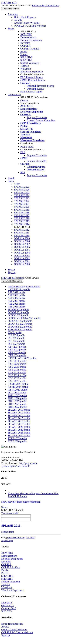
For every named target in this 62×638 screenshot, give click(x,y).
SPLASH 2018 (21, 212)
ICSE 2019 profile (17, 361)
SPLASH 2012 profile (19, 412)
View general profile (10, 513)
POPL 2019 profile (17, 401)
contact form (7, 531)
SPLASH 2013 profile (12, 281)
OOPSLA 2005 (22, 249)
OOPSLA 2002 (22, 258)
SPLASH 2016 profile (19, 421)
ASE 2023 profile (16, 301)
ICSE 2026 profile (17, 381)
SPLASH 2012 (21, 229)
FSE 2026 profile (16, 341)
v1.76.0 (30, 537)
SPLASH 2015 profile (19, 418)
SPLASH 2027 (21, 186)
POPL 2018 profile (17, 398)
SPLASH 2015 (21, 221)
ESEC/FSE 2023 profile (20, 329)
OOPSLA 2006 (22, 247)
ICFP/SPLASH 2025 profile (22, 358)
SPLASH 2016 (21, 218)
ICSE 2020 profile (17, 364)
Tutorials (24, 65)
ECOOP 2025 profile (18, 315)
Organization (14, 94)
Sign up (11, 272)
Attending (13, 14)
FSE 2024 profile (16, 335)
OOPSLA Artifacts (29, 48)
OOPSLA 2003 (22, 255)
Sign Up (5, 635)
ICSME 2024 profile (18, 386)
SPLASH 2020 (21, 206)
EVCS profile (14, 332)
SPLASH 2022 (21, 201)
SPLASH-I (26, 60)
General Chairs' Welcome (27, 22)
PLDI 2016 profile (17, 392)
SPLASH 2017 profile (19, 424)
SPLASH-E (26, 57)
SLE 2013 (6, 611)
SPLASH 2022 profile (19, 429)
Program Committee (37, 117)
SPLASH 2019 (21, 209)
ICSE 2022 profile (17, 369)
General (24, 100)
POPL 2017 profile (17, 395)
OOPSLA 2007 (22, 244)
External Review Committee (41, 120)
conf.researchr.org (16, 537)
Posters (24, 54)
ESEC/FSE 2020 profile (20, 321)
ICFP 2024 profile (17, 355)
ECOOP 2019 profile (18, 312)
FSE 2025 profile (16, 338)
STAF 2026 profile (17, 441)
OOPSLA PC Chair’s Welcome (30, 25)
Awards (18, 20)
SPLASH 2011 (21, 232)
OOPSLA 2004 (22, 252)
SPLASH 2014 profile (19, 415)
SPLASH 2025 (21, 192)
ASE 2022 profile (16, 298)
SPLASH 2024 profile (19, 435)
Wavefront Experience (31, 71)
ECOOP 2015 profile (18, 309)
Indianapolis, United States (45, 5)
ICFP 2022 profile (17, 349)
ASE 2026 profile (16, 306)
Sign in (11, 269)
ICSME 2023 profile (18, 384)
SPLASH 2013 (9, 277)
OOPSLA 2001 (22, 261)
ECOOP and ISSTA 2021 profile (24, 318)
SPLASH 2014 (21, 224)
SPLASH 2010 (21, 235)
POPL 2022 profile (17, 406)
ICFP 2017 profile (17, 346)
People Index (27, 146)
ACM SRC (26, 34)
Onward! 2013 (8, 608)
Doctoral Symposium (31, 40)
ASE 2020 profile (16, 295)
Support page (7, 540)
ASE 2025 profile (16, 303)
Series (17, 184)
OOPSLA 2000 (22, 264)
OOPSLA (25, 45)
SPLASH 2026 (21, 189)
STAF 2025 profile (17, 438)
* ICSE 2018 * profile (19, 289)
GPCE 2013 (7, 605)
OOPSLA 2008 (22, 241)
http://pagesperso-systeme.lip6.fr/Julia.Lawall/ (19, 464)
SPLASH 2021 (21, 204)
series (21, 277)
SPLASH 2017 (21, 215)
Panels (23, 51)
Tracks (11, 28)
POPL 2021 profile (17, 404)
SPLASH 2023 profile (19, 432)
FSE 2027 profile (16, 343)
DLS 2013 (6, 602)
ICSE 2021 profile (17, 366)
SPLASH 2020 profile (19, 427)
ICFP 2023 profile (17, 352)
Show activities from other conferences (20, 501)
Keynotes (25, 43)
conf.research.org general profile (24, 286)
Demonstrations (28, 37)
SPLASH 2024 (21, 195)
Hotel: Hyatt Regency (25, 17)
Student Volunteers (29, 63)
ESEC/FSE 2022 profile (20, 326)
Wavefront (25, 68)
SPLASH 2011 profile (19, 409)
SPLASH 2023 (21, 198)
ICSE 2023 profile (17, 372)
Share (4, 507)
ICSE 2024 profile (17, 375)
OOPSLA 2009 (22, 238)
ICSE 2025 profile (17, 378)
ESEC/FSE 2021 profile (20, 323)
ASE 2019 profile (16, 292)
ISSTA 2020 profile (17, 389)
